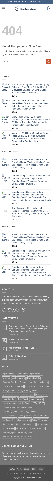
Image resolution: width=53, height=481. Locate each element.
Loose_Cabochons (9, 416)
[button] (3, 8)
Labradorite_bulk (9, 407)
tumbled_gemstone (28, 424)
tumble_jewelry (8, 428)
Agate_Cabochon (9, 374)
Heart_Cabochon (9, 399)
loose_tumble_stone (41, 416)
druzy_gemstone (9, 391)
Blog (29, 474)
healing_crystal (41, 395)
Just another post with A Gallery (23, 348)
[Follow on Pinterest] (23, 310)
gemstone (33, 391)
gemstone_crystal (27, 395)
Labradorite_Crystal (10, 412)
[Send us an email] (18, 310)
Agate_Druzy (23, 374)
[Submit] (48, 61)
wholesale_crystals (25, 433)
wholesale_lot (26, 437)
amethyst (6, 378)
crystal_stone (30, 386)
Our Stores (19, 474)
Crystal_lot (19, 386)
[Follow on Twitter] (13, 310)
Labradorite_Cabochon (25, 407)
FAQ (44, 474)
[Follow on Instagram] (9, 310)
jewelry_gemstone (9, 403)
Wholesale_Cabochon (37, 428)
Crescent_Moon (26, 382)
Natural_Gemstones (39, 420)
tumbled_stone (42, 424)
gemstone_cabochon (10, 395)
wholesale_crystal (9, 433)
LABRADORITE (38, 403)
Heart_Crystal (22, 399)
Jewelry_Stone (24, 403)
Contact (37, 474)
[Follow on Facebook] (4, 310)
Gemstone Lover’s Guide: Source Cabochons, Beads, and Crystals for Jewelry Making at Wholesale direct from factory (30, 328)
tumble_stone (21, 428)
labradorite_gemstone (28, 412)
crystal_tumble (43, 386)
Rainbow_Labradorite (10, 424)
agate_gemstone (36, 374)
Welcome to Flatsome (18, 339)
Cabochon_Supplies (10, 382)
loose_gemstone (25, 416)
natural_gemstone (23, 420)
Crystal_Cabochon (41, 382)
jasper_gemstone (36, 399)
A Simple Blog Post (17, 356)
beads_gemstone (18, 378)
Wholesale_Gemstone (11, 437)
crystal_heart (7, 386)
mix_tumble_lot (8, 420)
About (10, 474)
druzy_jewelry (22, 391)
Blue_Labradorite (33, 378)
